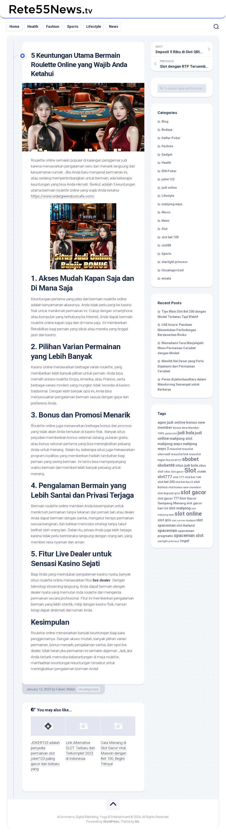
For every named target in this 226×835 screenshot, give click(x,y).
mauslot (175, 449)
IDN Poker (169, 171)
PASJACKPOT (173, 460)
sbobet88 (166, 465)
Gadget (167, 154)
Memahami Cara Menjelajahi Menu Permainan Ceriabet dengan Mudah (180, 348)
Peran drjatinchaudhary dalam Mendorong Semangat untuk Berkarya (182, 384)
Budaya (167, 129)
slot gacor (193, 492)
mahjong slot (181, 438)
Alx (137, 821)
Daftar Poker (171, 138)
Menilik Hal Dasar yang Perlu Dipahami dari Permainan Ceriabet (181, 366)
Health (32, 26)
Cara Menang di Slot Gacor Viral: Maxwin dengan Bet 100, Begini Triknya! (113, 753)
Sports (72, 26)
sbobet (190, 459)
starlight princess (175, 262)
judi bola (186, 432)
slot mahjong (180, 508)
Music (166, 212)
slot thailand (185, 525)
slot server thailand (184, 520)
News (113, 26)
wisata (166, 278)
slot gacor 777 (168, 498)
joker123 (168, 179)
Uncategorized (88, 689)
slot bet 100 (170, 237)
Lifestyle (93, 26)
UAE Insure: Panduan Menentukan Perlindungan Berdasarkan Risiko (177, 330)
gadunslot (171, 433)
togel (184, 541)
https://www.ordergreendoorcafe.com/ (62, 196)
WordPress (111, 821)
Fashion (52, 26)
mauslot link (179, 454)
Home (14, 26)
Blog (165, 121)
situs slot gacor (174, 471)
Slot (165, 229)
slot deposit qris (169, 493)
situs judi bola (186, 465)
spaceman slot (188, 535)
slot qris (164, 520)
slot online (188, 513)
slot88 (166, 245)
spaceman (167, 530)
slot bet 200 (166, 482)
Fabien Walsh (65, 689)
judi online (169, 187)
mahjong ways (172, 204)
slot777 (165, 476)
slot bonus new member (184, 487)
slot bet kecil (184, 482)
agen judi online (171, 422)
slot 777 (178, 477)
